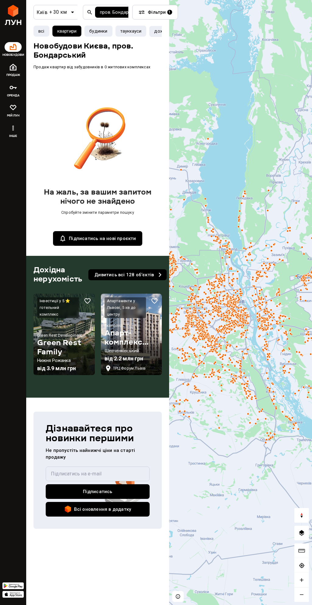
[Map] (240, 302)
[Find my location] (301, 565)
